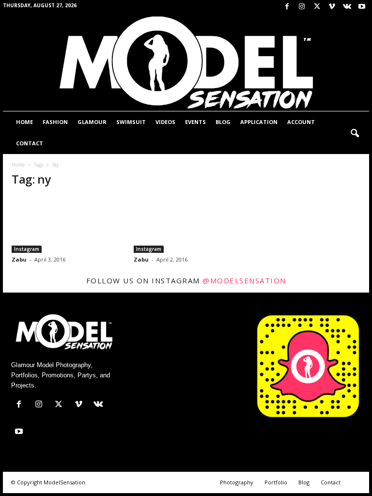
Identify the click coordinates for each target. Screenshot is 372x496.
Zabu (19, 259)
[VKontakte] (347, 7)
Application (259, 121)
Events (195, 121)
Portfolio (275, 482)
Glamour (92, 121)
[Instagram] (302, 7)
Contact (29, 143)
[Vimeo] (332, 7)
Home (24, 121)
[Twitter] (317, 7)
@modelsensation (244, 280)
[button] (354, 133)
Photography (236, 482)
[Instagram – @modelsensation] (64, 225)
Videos (165, 121)
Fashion (55, 121)
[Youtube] (362, 7)
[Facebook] (287, 7)
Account (301, 121)
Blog (223, 121)
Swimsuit (131, 121)
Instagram (26, 249)
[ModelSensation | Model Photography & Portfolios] (186, 62)
